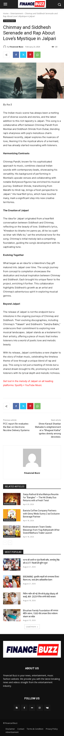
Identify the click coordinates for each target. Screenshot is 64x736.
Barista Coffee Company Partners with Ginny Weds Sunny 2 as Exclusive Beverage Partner (41, 513)
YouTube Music (33, 385)
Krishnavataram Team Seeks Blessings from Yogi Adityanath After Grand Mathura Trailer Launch (41, 530)
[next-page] (10, 543)
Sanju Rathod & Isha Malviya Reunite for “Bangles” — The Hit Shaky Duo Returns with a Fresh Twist (41, 497)
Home (6, 13)
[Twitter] (23, 55)
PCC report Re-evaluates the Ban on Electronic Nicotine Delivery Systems (16, 427)
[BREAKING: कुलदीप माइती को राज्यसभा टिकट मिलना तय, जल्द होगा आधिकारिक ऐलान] (12, 581)
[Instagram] (40, 708)
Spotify (19, 385)
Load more (31, 626)
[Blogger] (17, 708)
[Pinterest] (30, 55)
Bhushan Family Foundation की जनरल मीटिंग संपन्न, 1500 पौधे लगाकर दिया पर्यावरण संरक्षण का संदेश (40, 613)
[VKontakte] (47, 708)
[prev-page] (5, 543)
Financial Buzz (16, 47)
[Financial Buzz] (5, 46)
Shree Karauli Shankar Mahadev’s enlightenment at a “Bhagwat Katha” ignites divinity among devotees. (48, 430)
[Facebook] (16, 55)
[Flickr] (32, 708)
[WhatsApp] (37, 55)
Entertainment (17, 13)
